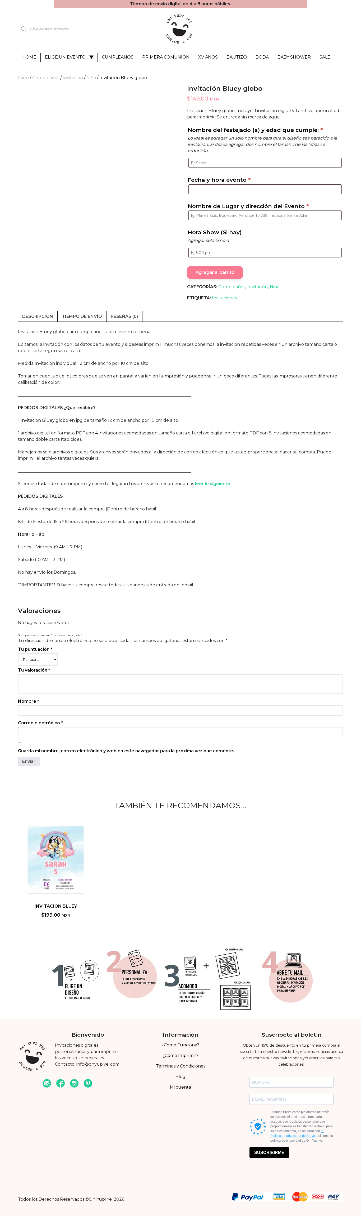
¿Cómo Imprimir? (180, 1055)
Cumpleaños (117, 57)
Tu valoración (34, 670)
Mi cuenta (180, 1087)
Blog (180, 1076)
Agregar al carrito (215, 272)
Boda (262, 57)
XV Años (208, 57)
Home (29, 57)
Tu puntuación (35, 649)
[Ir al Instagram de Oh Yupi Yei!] (74, 1084)
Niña (91, 77)
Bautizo (236, 57)
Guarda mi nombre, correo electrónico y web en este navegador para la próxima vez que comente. (126, 750)
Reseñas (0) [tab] (124, 316)
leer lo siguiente (212, 483)
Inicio (23, 77)
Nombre (28, 701)
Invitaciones (224, 297)
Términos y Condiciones (180, 1066)
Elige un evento (65, 57)
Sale (325, 57)
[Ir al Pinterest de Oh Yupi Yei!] (88, 1084)
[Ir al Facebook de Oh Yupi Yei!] (60, 1084)
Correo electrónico (40, 722)
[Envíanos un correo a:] (47, 1084)
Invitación (73, 77)
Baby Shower (294, 57)
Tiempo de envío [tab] (82, 316)
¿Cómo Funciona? (180, 1044)
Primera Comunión (165, 57)
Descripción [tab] (37, 316)
